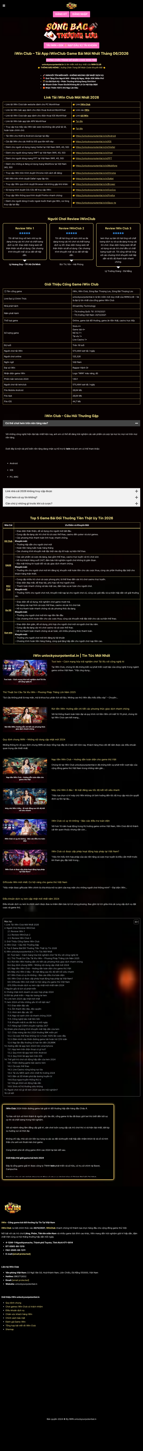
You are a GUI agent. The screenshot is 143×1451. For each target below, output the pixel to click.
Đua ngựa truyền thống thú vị (26, 1079)
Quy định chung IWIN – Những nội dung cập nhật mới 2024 (34, 739)
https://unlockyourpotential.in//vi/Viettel (95, 147)
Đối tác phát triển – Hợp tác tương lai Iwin (27, 995)
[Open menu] (4, 5)
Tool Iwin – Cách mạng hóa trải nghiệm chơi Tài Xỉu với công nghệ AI (88, 661)
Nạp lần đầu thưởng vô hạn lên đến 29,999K (34, 1042)
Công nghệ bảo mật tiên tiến (26, 1019)
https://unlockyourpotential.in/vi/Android (96, 136)
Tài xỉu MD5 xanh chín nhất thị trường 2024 (34, 1073)
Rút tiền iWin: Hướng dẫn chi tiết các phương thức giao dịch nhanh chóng (90, 708)
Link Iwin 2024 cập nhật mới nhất (24, 998)
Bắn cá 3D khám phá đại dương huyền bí (32, 1076)
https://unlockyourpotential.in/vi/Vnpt (94, 152)
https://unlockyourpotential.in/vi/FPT (94, 158)
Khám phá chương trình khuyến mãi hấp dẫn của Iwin (33, 1029)
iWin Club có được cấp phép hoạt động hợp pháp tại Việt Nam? (85, 851)
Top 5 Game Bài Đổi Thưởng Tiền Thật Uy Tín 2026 (32, 948)
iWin (86, 110)
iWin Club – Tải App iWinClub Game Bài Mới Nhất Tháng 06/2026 (71, 53)
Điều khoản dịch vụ (15, 1310)
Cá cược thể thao (21, 1066)
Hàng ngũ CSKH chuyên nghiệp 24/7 (30, 1025)
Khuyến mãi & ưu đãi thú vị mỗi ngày (30, 1022)
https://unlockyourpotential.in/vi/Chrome (96, 173)
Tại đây (79, 121)
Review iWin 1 (18, 931)
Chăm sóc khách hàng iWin (19, 1314)
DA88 (8, 565)
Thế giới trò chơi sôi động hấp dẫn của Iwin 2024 (32, 1059)
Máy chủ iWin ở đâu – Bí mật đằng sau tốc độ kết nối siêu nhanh (86, 790)
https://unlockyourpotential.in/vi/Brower (95, 184)
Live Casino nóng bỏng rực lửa (28, 1069)
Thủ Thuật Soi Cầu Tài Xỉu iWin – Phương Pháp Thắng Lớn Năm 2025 (39, 692)
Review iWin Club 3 (21, 938)
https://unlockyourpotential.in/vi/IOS (93, 141)
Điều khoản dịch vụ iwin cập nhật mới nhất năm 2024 (31, 898)
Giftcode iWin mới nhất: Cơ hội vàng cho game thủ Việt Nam (35, 882)
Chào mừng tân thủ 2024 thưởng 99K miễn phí (35, 1032)
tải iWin (84, 115)
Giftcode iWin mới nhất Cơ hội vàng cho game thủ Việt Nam (40, 982)
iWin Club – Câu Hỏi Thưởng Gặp (23, 945)
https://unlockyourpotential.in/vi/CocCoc (96, 189)
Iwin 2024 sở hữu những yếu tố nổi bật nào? (28, 1002)
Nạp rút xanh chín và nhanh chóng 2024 (31, 1015)
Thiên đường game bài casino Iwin (29, 1062)
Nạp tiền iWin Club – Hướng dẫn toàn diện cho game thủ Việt (84, 759)
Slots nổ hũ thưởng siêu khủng (28, 1086)
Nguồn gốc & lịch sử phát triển (21, 988)
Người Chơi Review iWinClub (21, 928)
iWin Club (85, 104)
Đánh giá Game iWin (16, 1321)
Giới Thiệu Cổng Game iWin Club (23, 941)
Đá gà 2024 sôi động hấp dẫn (26, 1083)
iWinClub (51, 1228)
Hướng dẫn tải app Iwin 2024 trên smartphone (30, 1046)
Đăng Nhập (80, 14)
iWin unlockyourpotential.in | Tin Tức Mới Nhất (29, 951)
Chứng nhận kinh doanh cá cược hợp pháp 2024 (30, 992)
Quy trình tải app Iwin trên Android (30, 1052)
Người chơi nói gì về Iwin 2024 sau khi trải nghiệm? (33, 1089)
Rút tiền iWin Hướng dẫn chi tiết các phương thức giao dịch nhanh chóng (47, 961)
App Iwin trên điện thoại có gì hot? (29, 1049)
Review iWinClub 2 (21, 934)
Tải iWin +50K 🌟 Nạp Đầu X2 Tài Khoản (71, 45)
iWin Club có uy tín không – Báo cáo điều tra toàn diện (81, 820)
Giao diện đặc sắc (20, 1005)
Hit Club (8, 541)
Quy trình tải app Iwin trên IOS (27, 1056)
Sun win (8, 632)
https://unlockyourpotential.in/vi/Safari (95, 178)
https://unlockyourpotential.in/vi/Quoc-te (96, 202)
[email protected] (22, 1254)
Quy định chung (13, 1302)
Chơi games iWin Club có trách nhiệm (24, 1306)
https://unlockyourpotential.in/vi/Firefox (95, 195)
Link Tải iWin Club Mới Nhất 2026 (22, 924)
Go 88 (8, 610)
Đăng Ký (61, 14)
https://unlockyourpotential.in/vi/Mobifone (96, 165)
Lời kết (10, 1093)
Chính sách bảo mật (15, 1318)
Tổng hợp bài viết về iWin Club (21, 1325)
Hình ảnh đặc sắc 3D (22, 1012)
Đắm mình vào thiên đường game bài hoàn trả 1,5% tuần (40, 1039)
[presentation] (25, 672)
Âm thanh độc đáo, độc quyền (26, 1009)
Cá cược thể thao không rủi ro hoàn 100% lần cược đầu (39, 1036)
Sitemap (10, 1329)
